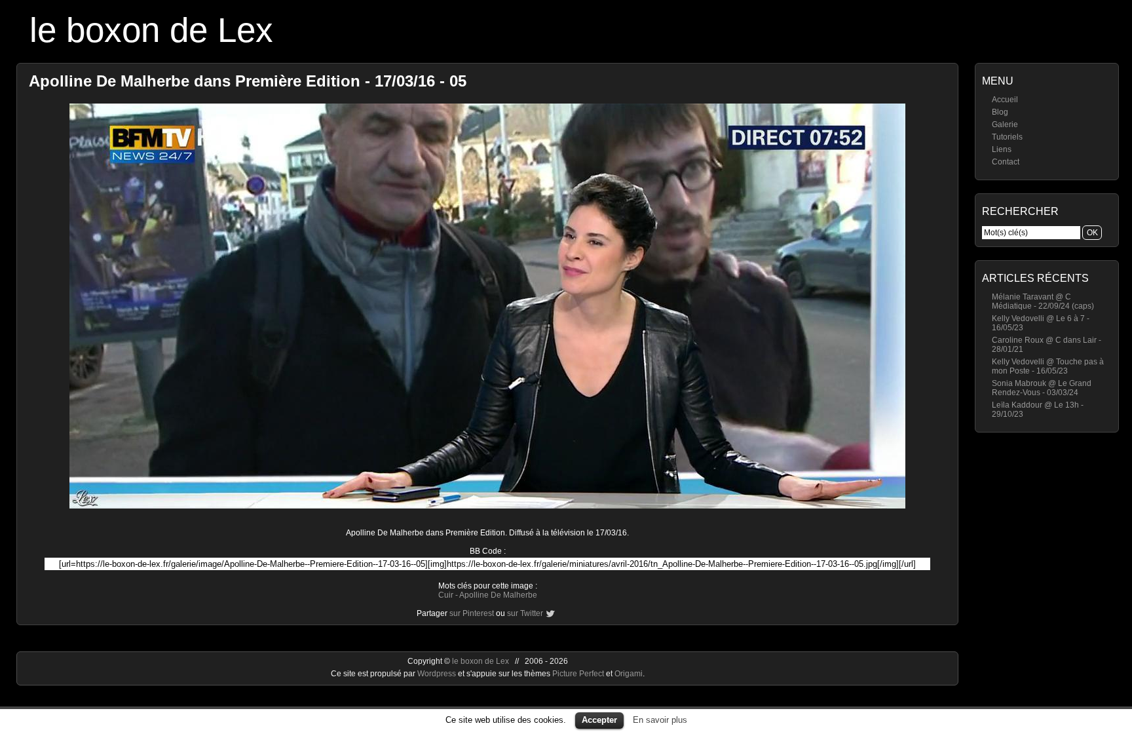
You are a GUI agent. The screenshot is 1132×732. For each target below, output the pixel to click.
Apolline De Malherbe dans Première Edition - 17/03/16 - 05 (247, 81)
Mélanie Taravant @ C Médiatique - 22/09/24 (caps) (1043, 301)
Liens (1001, 149)
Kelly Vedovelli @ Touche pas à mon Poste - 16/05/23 (1048, 366)
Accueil (1005, 99)
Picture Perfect (578, 673)
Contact (1005, 161)
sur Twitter (525, 613)
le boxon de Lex (151, 29)
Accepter (599, 720)
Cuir (445, 595)
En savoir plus (660, 720)
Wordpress (437, 673)
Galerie (1005, 124)
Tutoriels (1007, 137)
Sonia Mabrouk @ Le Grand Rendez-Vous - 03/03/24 (1041, 388)
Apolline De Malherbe (498, 595)
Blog (1000, 112)
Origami (628, 673)
